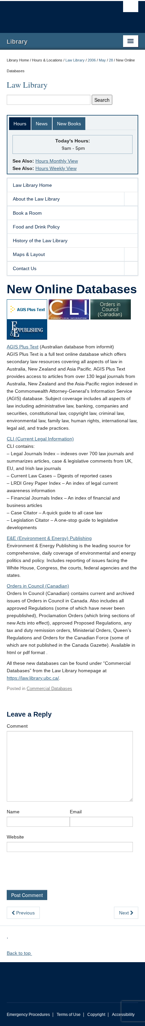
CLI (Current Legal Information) (40, 438)
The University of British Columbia (53, 14)
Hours (19, 123)
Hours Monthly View (56, 161)
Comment (17, 726)
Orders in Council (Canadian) (38, 586)
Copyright (96, 1014)
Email (76, 811)
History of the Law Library (40, 240)
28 (111, 60)
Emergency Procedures (28, 1014)
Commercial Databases (49, 688)
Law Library (75, 60)
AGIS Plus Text (22, 346)
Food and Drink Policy (36, 226)
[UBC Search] (130, 8)
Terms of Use (69, 1014)
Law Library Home (32, 185)
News (42, 123)
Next (124, 912)
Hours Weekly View (56, 168)
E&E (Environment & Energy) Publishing (49, 538)
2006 (92, 60)
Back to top (19, 953)
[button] (131, 199)
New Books (69, 123)
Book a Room (27, 213)
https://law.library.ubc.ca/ (33, 678)
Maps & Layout (29, 254)
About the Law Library (36, 199)
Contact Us (24, 268)
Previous (25, 912)
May (102, 60)
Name (13, 811)
